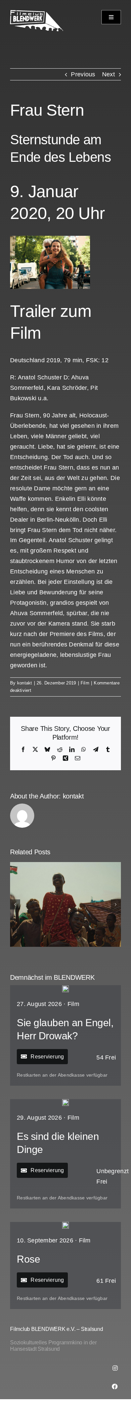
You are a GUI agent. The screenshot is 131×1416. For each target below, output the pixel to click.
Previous (83, 74)
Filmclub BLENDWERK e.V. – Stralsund (56, 1329)
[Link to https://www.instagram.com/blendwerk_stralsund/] (115, 1368)
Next (108, 74)
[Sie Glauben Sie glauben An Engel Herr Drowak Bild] (65, 988)
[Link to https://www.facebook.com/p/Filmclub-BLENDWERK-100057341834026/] (115, 1386)
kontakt (24, 682)
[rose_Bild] (65, 1225)
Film (85, 682)
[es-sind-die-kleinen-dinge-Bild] (65, 1102)
